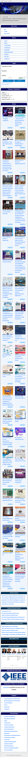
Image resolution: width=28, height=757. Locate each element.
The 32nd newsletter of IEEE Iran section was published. (7, 421)
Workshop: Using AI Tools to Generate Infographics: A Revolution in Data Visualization (19, 315)
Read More (10, 127)
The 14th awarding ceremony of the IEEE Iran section (20, 500)
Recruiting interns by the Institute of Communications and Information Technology (20, 378)
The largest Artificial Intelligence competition (7, 118)
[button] (10, 665)
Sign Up (10, 1)
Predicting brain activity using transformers (19, 480)
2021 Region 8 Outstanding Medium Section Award (8, 518)
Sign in (5, 1)
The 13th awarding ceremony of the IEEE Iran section (8, 536)
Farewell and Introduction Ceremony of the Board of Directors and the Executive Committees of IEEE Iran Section (7, 165)
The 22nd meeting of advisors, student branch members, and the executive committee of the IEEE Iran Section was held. (20, 190)
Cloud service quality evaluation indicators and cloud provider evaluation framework (20, 578)
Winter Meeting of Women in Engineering (7, 238)
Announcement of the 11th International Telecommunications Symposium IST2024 (7, 441)
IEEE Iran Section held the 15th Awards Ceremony (8, 211)
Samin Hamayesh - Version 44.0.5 (14, 755)
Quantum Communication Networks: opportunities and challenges (19, 556)
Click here (6, 687)
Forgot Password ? (6, 84)
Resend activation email (7, 82)
